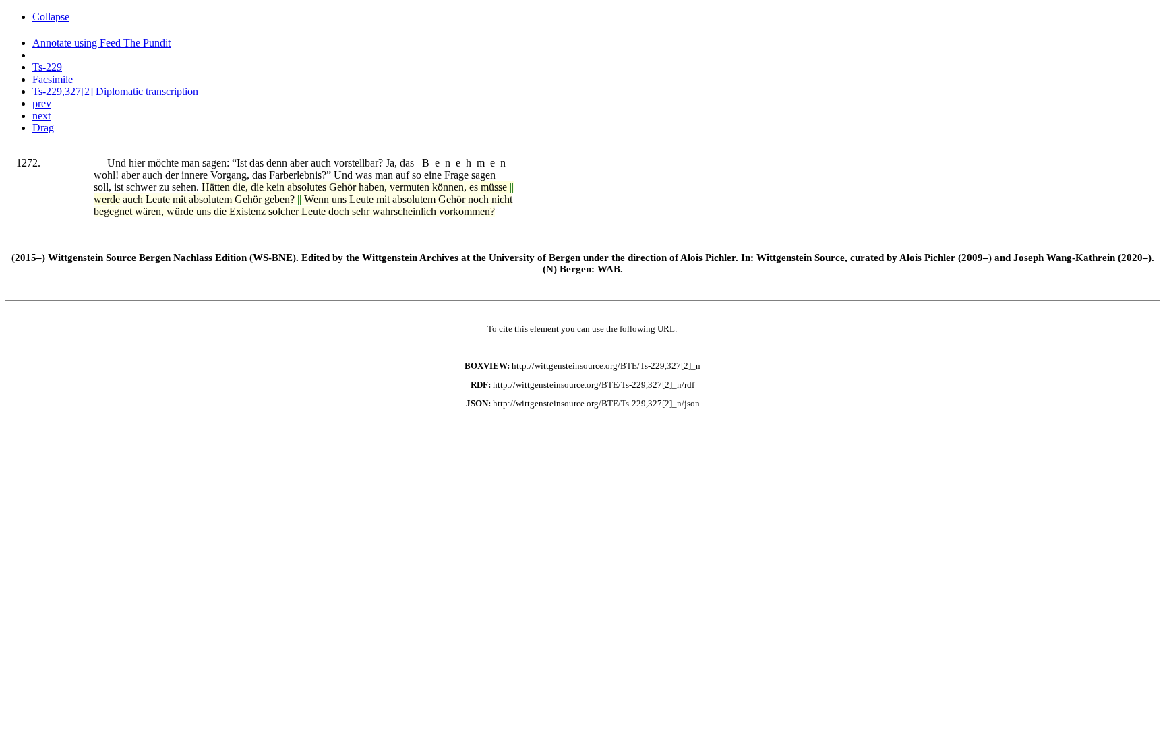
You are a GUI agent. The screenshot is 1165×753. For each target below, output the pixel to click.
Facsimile (52, 79)
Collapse (50, 16)
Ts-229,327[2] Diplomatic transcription (115, 91)
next (41, 115)
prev (41, 103)
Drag (43, 127)
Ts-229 (47, 67)
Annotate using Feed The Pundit (101, 43)
